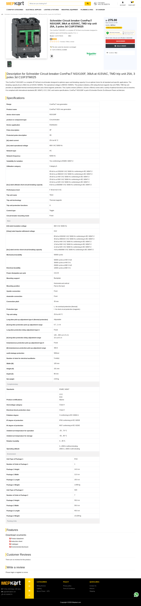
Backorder (120, 41)
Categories (42, 582)
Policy (66, 582)
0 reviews (62, 41)
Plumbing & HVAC (87, 9)
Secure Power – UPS (43, 591)
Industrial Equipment (69, 9)
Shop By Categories (15, 9)
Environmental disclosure (19, 547)
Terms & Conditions (69, 588)
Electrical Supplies (33, 9)
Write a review (70, 41)
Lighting (39, 588)
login (12, 572)
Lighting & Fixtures (51, 9)
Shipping (92, 591)
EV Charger (100, 9)
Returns (92, 588)
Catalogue (14, 544)
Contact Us (93, 586)
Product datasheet (17, 538)
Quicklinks (94, 582)
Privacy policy (67, 586)
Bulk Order (121, 46)
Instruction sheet (16, 541)
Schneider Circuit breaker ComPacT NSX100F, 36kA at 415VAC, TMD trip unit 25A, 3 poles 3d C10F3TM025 (33, 14)
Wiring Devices (41, 586)
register (18, 572)
